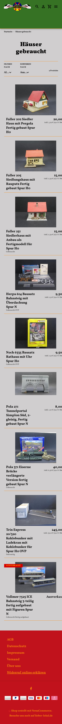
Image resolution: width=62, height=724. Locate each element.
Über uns (14, 666)
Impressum (15, 653)
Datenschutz (16, 646)
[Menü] (57, 6)
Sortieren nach (25, 65)
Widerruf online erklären (26, 672)
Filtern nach (8, 65)
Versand (13, 659)
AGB (10, 639)
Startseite (8, 31)
